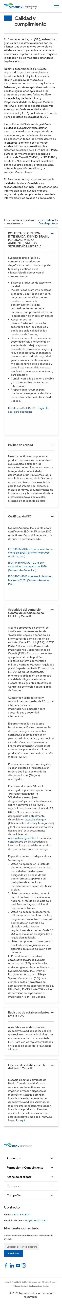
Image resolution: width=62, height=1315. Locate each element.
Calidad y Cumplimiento (31, 1282)
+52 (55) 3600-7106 (35, 1220)
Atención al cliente (19, 1177)
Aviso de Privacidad (12, 1282)
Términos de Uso (48, 1282)
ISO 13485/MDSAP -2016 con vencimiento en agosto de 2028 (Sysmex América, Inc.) (27, 566)
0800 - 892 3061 (21, 1214)
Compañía (14, 1195)
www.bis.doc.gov (35, 819)
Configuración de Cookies (39, 1286)
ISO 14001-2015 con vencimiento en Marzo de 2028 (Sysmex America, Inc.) (30, 580)
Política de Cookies (20, 1286)
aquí (15, 1049)
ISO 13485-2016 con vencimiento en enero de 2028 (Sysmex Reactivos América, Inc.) (30, 552)
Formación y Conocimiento (25, 1167)
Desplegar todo (48, 223)
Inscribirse (13, 1253)
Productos (14, 1158)
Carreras (13, 1186)
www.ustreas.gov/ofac (22, 838)
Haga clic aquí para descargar (28, 409)
